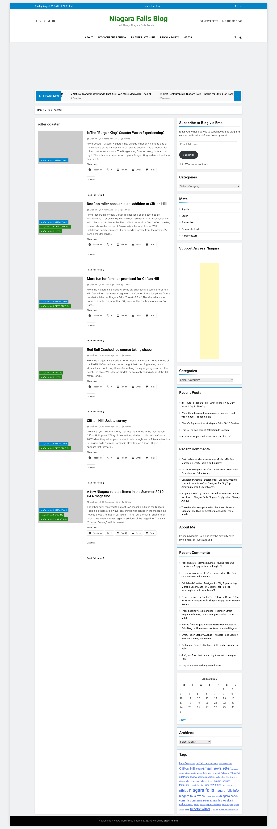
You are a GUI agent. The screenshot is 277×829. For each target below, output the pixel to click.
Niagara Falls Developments (55, 226)
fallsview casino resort (199, 777)
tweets (195, 809)
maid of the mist (222, 781)
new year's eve (228, 785)
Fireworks (216, 777)
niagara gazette (213, 796)
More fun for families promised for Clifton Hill (123, 279)
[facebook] (36, 21)
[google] (49, 21)
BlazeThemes (171, 820)
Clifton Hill (187, 768)
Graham (93, 138)
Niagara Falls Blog (138, 18)
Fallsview (225, 773)
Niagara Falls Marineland (54, 519)
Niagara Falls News (51, 231)
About (89, 37)
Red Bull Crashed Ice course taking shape (119, 350)
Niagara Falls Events (51, 372)
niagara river (200, 801)
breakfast (184, 763)
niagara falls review (192, 796)
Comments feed (190, 229)
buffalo (192, 764)
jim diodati (209, 781)
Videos (188, 37)
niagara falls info (227, 791)
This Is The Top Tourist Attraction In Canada (205, 430)
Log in (184, 215)
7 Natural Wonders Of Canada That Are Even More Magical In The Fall (85, 94)
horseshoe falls (197, 781)
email (198, 768)
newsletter (215, 784)
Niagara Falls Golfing (52, 514)
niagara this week (218, 800)
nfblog (183, 791)
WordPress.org (189, 235)
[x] (44, 21)
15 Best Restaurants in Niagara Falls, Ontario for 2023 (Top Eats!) (171, 94)
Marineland (184, 785)
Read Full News (94, 194)
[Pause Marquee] (237, 96)
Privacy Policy (169, 37)
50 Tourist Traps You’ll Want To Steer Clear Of (205, 436)
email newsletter (216, 768)
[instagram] (40, 21)
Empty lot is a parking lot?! (207, 463)
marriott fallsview (197, 785)
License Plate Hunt (143, 37)
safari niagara (227, 805)
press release (214, 804)
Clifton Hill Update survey (107, 421)
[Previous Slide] (235, 6)
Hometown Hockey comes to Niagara (216, 628)
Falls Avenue (197, 773)
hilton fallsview (227, 777)
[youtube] (53, 21)
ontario (196, 805)
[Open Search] (235, 37)
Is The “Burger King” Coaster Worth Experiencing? (126, 133)
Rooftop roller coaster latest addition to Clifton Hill (127, 204)
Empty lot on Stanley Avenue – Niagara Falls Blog (208, 634)
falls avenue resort (211, 773)
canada (214, 763)
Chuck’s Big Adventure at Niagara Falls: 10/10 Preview (210, 423)
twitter (205, 809)
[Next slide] (240, 6)
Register (185, 209)
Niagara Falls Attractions (54, 160)
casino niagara (225, 763)
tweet (187, 809)
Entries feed (187, 222)
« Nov (182, 719)
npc (191, 804)
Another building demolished (196, 638)
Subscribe (188, 154)
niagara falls (201, 790)
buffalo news (203, 763)
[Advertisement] (138, 65)
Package (204, 805)
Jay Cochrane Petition (112, 37)
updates (214, 809)
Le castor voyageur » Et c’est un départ (202, 469)
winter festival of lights (228, 809)
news (207, 785)
